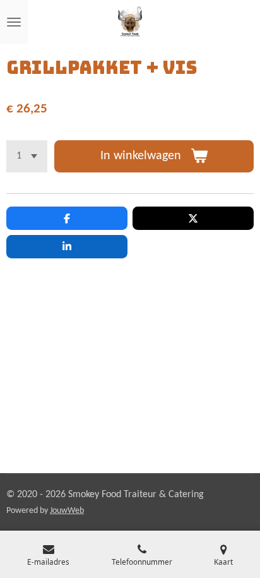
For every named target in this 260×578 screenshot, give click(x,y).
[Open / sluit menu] (14, 22)
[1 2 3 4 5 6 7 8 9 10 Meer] (26, 156)
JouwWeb (67, 511)
